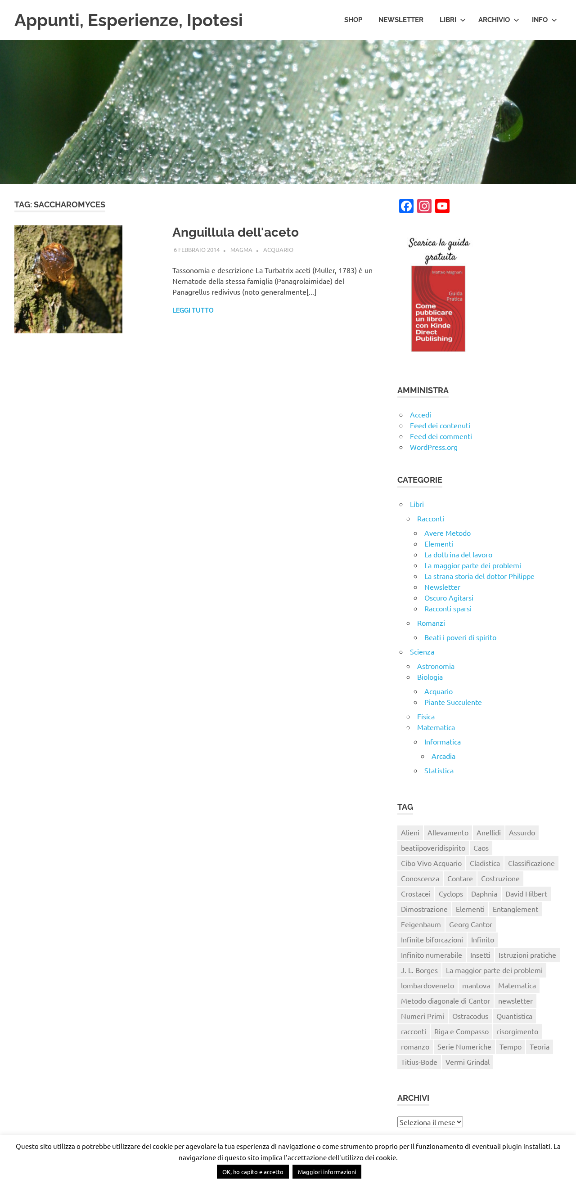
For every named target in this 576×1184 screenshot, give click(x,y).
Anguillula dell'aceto (235, 232)
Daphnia (484, 893)
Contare (460, 878)
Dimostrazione (424, 908)
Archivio (494, 20)
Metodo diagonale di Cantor (445, 1000)
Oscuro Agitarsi (448, 597)
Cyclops (451, 893)
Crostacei (416, 893)
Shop (353, 20)
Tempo (511, 1046)
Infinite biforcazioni (432, 939)
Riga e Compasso (461, 1031)
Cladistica (485, 862)
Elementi (438, 543)
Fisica (426, 716)
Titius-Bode (419, 1061)
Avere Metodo (447, 532)
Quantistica (514, 1015)
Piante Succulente (453, 701)
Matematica (436, 726)
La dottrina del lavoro (458, 554)
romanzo (415, 1046)
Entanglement (515, 908)
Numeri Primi (422, 1015)
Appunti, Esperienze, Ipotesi (128, 20)
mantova (476, 985)
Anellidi (489, 832)
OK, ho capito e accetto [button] (253, 1171)
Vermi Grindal (468, 1061)
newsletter (515, 1000)
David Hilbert (526, 893)
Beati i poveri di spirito (460, 636)
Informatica (442, 741)
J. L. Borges (419, 969)
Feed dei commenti (441, 435)
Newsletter (400, 20)
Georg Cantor (470, 923)
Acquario (278, 249)
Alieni (410, 832)
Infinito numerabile (431, 954)
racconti (413, 1031)
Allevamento (448, 832)
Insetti (480, 954)
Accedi (420, 414)
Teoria (539, 1046)
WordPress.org (434, 446)
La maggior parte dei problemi (472, 565)
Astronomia (435, 665)
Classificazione (531, 862)
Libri (448, 20)
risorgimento (517, 1031)
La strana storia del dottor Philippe (479, 575)
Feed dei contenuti (440, 425)
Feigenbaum (421, 923)
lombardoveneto (427, 985)
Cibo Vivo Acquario (431, 862)
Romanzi (431, 622)
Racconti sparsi (448, 608)
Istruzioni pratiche (527, 954)
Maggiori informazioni (327, 1171)
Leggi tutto (193, 310)
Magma (241, 249)
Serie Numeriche (464, 1046)
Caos (481, 847)
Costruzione (500, 878)
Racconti (430, 518)
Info (540, 20)
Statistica (439, 770)
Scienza (422, 651)
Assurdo (522, 832)
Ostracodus (470, 1015)
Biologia (430, 676)
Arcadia (443, 755)
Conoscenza (420, 878)
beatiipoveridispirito (433, 847)
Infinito (482, 939)
